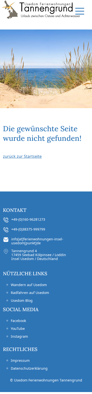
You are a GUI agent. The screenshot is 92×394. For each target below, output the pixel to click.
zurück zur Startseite (22, 156)
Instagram (19, 336)
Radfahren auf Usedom (30, 292)
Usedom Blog (22, 300)
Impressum (20, 360)
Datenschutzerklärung (29, 368)
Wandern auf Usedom (29, 284)
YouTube (18, 328)
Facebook (18, 320)
